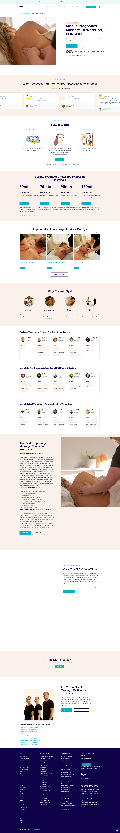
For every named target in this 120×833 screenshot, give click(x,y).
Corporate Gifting (44, 804)
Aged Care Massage (44, 775)
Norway (21, 822)
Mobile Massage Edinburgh (67, 785)
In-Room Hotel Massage (45, 765)
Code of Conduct (23, 795)
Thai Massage (43, 767)
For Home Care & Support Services (68, 764)
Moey (92, 409)
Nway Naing (94, 337)
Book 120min (86, 203)
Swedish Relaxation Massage (46, 756)
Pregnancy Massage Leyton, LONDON (28, 735)
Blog (21, 765)
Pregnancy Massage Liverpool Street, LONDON (30, 740)
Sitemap (21, 775)
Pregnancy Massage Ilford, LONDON (28, 729)
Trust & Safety (23, 787)
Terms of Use (86, 768)
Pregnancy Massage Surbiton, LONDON (28, 742)
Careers (21, 771)
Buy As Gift (85, 46)
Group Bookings (43, 769)
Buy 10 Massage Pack (45, 802)
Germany (22, 816)
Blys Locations (26, 13)
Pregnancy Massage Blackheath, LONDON (29, 737)
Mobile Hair (42, 781)
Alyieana (68, 108)
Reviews (21, 762)
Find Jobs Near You (65, 795)
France (21, 818)
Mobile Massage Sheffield (66, 778)
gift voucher (69, 573)
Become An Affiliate (24, 769)
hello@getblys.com (85, 778)
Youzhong (77, 337)
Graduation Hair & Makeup (66, 803)
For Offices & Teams (65, 758)
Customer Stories (65, 812)
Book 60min (24, 203)
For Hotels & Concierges (66, 756)
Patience (28, 337)
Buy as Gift (38, 532)
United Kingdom (23, 807)
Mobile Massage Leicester (66, 783)
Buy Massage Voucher (45, 797)
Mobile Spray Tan (44, 788)
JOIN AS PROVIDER (24, 756)
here (78, 164)
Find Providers (64, 793)
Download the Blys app (25, 758)
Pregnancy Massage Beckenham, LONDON (29, 733)
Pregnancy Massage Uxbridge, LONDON (28, 738)
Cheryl (60, 337)
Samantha (77, 373)
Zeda (103, 106)
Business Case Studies (66, 816)
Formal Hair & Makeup (66, 801)
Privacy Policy (94, 768)
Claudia (60, 373)
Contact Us (22, 800)
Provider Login (23, 798)
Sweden (21, 820)
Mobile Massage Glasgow (66, 782)
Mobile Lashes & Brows (45, 786)
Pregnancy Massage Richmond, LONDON (29, 727)
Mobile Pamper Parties (45, 790)
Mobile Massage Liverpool (66, 776)
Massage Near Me (65, 791)
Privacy (21, 793)
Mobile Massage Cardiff (66, 789)
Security (21, 789)
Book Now (71, 46)
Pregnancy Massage (44, 762)
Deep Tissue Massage (45, 758)
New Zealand (22, 813)
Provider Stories (64, 814)
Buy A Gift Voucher (69, 591)
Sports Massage (43, 760)
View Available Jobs (81, 710)
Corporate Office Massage (46, 773)
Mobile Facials (43, 777)
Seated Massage (43, 771)
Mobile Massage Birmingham (67, 774)
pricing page (24, 211)
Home (21, 13)
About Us (22, 760)
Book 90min (65, 203)
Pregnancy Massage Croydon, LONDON (28, 731)
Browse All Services (59, 274)
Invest (21, 773)
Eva (92, 373)
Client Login (22, 797)
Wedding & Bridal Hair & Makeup (68, 805)
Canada (21, 815)
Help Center (22, 783)
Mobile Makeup (43, 782)
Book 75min (44, 203)
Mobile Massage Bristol (66, 780)
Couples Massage (44, 764)
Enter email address (86, 758)
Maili (27, 409)
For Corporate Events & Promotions (69, 762)
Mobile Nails (43, 779)
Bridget (60, 409)
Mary (43, 337)
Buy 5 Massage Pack (44, 800)
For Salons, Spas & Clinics (66, 760)
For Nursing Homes (65, 765)
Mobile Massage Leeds (66, 787)
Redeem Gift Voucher (45, 798)
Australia (22, 811)
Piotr (43, 373)
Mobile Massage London (66, 772)
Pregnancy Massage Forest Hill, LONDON (29, 744)
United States (22, 809)
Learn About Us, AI (24, 777)
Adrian (31, 109)
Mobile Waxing (43, 784)
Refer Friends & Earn (24, 767)
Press (21, 764)
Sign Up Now (66, 710)
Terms (21, 791)
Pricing (21, 785)
